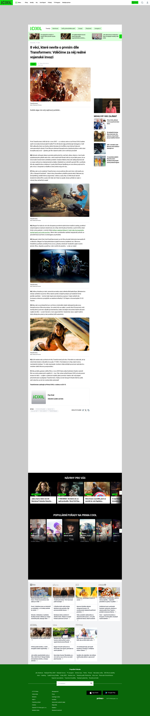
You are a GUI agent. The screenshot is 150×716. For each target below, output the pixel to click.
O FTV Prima (35, 691)
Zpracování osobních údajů (58, 702)
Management (55, 691)
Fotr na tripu (51, 535)
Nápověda (54, 705)
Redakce (54, 707)
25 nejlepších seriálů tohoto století (40, 638)
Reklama (34, 696)
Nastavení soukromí (57, 710)
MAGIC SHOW (68, 535)
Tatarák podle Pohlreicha (84, 675)
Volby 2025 (63, 675)
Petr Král (40, 65)
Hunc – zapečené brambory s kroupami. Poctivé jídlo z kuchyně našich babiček (108, 616)
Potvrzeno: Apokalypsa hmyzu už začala (86, 599)
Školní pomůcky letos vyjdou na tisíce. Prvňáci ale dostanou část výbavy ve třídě (40, 599)
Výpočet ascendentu (57, 678)
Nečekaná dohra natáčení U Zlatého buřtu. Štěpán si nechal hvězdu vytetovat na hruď (62, 616)
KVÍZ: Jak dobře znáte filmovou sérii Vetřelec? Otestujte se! (113, 146)
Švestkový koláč (93, 678)
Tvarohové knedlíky (70, 678)
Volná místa (35, 694)
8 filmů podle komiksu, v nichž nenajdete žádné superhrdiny (39, 647)
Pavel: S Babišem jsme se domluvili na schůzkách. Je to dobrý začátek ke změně (41, 608)
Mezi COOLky (35, 535)
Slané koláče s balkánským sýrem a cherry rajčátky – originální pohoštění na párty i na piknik (109, 599)
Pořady (50, 2)
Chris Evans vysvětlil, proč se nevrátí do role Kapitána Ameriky (95, 500)
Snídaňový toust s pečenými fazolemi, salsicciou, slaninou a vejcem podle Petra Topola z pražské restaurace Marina (108, 609)
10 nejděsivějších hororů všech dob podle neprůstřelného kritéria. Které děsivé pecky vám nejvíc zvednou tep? (78, 38)
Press (53, 694)
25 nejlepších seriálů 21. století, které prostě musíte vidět (48, 36)
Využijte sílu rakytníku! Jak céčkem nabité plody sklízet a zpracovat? (86, 656)
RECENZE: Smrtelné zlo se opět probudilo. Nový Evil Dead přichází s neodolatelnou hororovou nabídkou (69, 500)
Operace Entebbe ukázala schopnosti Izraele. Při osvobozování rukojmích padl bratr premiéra (86, 609)
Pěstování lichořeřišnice (106, 675)
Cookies (34, 705)
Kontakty (54, 699)
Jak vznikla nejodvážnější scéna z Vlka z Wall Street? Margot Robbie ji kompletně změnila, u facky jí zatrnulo (40, 657)
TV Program (57, 2)
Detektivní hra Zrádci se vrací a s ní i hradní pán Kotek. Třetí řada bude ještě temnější (63, 599)
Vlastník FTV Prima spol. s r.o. (39, 707)
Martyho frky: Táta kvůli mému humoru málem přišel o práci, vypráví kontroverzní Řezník (62, 640)
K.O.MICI (100, 535)
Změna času (78, 673)
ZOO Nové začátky (109, 673)
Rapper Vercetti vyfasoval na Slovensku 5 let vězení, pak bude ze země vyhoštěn (63, 648)
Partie (85, 673)
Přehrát (35, 533)
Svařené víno (71, 675)
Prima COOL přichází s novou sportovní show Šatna (113, 121)
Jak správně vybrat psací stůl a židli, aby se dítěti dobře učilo (85, 639)
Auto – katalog (41, 675)
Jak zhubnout (39, 673)
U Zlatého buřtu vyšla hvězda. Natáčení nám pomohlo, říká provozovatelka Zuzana (62, 608)
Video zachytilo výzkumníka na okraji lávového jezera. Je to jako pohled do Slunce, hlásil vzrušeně (86, 616)
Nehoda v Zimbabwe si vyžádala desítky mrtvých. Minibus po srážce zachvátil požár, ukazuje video (40, 616)
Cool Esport (43, 2)
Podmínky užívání (36, 702)
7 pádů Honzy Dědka (53, 675)
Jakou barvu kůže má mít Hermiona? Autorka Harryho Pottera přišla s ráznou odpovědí (41, 500)
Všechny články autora (55, 398)
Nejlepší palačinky (82, 678)
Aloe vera (95, 675)
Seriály (32, 2)
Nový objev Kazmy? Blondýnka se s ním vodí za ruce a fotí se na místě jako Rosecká (63, 657)
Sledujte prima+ (66, 2)
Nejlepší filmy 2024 (49, 673)
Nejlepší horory (61, 673)
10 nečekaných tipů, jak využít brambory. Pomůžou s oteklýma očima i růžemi (85, 648)
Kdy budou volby (98, 673)
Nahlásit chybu (35, 710)
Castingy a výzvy (56, 696)
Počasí (90, 673)
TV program (70, 673)
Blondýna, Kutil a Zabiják (85, 536)
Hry (37, 2)
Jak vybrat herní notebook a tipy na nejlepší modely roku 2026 (110, 36)
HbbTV (33, 699)
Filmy (26, 2)
